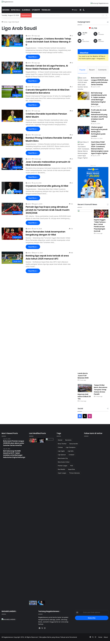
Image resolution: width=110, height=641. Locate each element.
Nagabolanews (8, 637)
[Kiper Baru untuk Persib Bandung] (33, 603)
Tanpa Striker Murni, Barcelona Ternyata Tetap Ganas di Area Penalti (100, 389)
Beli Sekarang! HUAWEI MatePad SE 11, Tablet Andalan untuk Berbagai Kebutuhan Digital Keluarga (99, 98)
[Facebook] (39, 628)
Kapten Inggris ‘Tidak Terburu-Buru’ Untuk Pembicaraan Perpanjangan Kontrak (59, 15)
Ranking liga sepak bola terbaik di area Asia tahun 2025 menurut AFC (47, 257)
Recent (92, 70)
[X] (42, 628)
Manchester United (63, 462)
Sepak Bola (71, 469)
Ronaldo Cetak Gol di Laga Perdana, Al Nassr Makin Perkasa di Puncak (47, 67)
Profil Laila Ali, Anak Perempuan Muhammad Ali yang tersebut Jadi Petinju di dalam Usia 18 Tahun (99, 115)
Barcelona (68, 440)
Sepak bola (15, 10)
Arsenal (60, 440)
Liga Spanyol (62, 454)
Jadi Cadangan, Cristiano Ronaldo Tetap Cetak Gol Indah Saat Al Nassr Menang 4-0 (48, 41)
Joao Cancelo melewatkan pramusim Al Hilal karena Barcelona (48, 163)
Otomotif (36, 10)
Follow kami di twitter (93, 433)
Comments (102, 70)
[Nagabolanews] (7, 2)
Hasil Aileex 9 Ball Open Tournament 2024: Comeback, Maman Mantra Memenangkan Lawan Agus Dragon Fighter (99, 147)
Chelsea (60, 447)
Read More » (32, 57)
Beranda (5, 10)
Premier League (62, 465)
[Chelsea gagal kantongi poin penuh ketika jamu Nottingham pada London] (83, 130)
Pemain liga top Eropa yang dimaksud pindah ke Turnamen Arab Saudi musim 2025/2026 (48, 209)
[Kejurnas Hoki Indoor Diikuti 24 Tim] (85, 388)
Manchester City (63, 458)
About (106, 637)
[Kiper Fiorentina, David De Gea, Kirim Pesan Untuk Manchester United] (41, 603)
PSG (71, 465)
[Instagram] (44, 628)
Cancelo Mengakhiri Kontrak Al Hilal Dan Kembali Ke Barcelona (48, 91)
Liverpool (71, 454)
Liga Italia (70, 451)
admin (29, 36)
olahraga (26, 10)
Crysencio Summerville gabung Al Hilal (47, 185)
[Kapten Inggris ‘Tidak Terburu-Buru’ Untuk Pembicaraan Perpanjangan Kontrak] (101, 214)
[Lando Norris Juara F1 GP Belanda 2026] (85, 290)
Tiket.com (93, 165)
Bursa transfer (74, 443)
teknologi (45, 10)
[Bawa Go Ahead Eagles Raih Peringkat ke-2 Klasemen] (49, 519)
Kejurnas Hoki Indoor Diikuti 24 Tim (84, 396)
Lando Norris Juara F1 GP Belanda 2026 (83, 375)
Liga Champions (70, 447)
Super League (62, 473)
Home (5, 22)
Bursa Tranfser (62, 443)
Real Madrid (61, 469)
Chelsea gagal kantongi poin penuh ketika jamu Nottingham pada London (99, 131)
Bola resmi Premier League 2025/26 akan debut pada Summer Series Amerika (99, 81)
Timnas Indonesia (74, 473)
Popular (82, 70)
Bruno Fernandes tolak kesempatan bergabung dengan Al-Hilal (45, 233)
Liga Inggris (61, 451)
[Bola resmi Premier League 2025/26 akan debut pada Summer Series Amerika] (83, 83)
